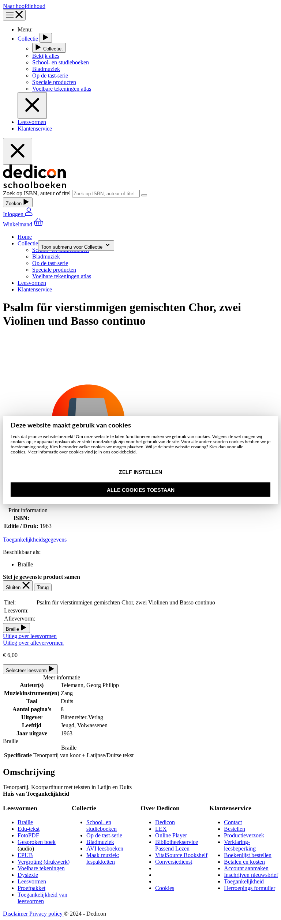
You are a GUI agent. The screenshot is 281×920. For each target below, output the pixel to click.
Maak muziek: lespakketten (102, 858)
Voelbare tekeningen (41, 868)
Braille (25, 822)
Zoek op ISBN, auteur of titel (37, 193)
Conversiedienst (173, 862)
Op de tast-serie (104, 835)
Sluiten (14, 587)
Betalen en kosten (244, 862)
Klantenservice (35, 128)
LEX (161, 829)
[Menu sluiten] (32, 105)
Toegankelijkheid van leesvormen (42, 897)
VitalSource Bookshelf (181, 855)
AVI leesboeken (104, 848)
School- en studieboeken (101, 825)
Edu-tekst (29, 829)
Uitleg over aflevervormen (33, 643)
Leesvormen (32, 122)
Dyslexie (28, 875)
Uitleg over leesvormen (30, 636)
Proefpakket (31, 888)
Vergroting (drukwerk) (44, 862)
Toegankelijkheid (244, 881)
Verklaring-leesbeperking (240, 845)
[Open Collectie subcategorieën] (46, 38)
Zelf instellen (140, 472)
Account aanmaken (246, 868)
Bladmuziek (100, 842)
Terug (43, 587)
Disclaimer (16, 913)
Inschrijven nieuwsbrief (251, 875)
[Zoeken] (144, 195)
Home (25, 237)
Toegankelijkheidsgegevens (35, 539)
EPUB (25, 855)
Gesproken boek (37, 842)
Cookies (164, 888)
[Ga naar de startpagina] (34, 186)
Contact (233, 822)
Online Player (171, 835)
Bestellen (234, 829)
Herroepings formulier (249, 888)
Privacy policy (46, 913)
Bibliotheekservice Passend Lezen (176, 845)
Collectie (29, 38)
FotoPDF (28, 835)
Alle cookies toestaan (141, 490)
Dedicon (165, 822)
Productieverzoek (244, 835)
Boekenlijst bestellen (247, 855)
